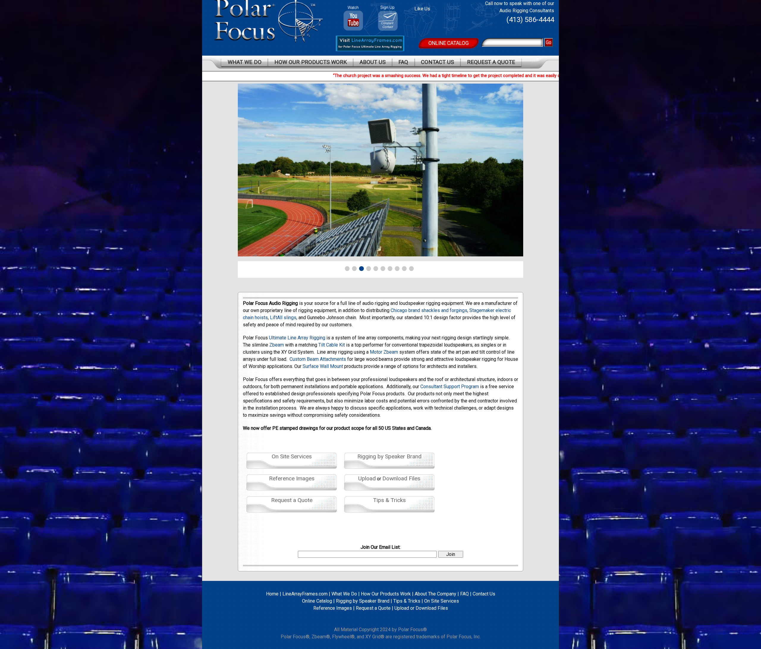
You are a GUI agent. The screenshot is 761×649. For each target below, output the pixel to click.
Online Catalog (448, 43)
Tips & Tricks (389, 500)
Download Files (401, 478)
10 (411, 268)
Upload (367, 478)
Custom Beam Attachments (318, 359)
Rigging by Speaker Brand (389, 456)
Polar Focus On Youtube (353, 16)
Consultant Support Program (449, 386)
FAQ (403, 62)
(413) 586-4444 (530, 19)
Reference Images (292, 478)
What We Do (245, 62)
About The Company (435, 594)
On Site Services (292, 456)
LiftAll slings (283, 317)
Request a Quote (491, 62)
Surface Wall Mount (323, 366)
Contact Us (437, 62)
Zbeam (276, 345)
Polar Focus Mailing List (390, 19)
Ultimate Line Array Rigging (297, 338)
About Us (373, 62)
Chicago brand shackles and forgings (429, 310)
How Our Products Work (310, 62)
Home (272, 594)
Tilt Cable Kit (331, 345)
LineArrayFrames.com (305, 594)
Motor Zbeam (384, 352)
